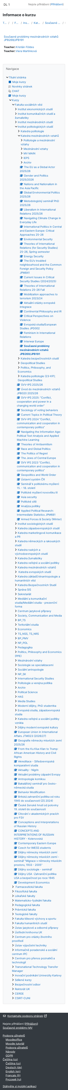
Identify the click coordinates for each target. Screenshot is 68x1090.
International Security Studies (36, 678)
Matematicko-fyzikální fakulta (33, 900)
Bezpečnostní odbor (27, 984)
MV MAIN (29, 153)
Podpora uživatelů (14, 1035)
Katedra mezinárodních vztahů (37, 23)
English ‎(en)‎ (13, 1071)
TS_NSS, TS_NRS (28, 633)
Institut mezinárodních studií (35, 122)
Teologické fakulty (26, 914)
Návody (10, 1051)
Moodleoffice (14, 1039)
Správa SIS (24, 589)
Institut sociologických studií (35, 523)
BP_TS (22, 620)
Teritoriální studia (28, 624)
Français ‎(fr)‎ (13, 1075)
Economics (25, 629)
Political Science (28, 692)
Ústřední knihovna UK (28, 932)
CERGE (19, 993)
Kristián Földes (25, 47)
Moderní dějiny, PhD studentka (37, 705)
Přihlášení (57, 4)
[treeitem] (34, 538)
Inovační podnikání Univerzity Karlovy (38, 975)
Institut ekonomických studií (35, 109)
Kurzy (15, 100)
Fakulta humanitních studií (31, 923)
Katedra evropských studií (34, 572)
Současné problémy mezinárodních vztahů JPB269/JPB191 (53, 23)
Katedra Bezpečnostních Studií (37, 585)
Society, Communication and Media (40, 615)
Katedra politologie (32, 131)
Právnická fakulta (25, 909)
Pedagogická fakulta (27, 905)
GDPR (9, 1055)
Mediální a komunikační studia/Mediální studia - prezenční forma (36, 602)
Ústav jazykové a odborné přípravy (36, 927)
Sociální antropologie (31, 669)
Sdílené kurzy (23, 980)
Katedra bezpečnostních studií (40, 358)
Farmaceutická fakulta (29, 887)
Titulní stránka (5, 23)
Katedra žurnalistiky (30, 558)
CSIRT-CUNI (22, 998)
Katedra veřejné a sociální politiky (38, 563)
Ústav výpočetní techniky (31, 945)
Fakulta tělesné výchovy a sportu (35, 918)
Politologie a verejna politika (35, 683)
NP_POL (23, 643)
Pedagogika (25, 647)
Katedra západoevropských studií (38, 528)
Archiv (27, 162)
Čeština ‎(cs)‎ (10, 1059)
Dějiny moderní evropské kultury (38, 727)
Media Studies (26, 701)
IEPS (26, 158)
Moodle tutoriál (15, 1043)
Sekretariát (24, 594)
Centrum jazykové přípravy (34, 611)
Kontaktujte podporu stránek (25, 1016)
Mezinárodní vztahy (36, 149)
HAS (20, 696)
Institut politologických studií (26, 23)
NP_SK (22, 674)
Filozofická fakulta (26, 891)
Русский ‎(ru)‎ (13, 1079)
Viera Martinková (26, 51)
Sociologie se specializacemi (35, 665)
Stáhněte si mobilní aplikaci (19, 1086)
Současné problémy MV (17, 1027)
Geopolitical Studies (33, 363)
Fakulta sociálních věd (17, 23)
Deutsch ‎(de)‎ (14, 1067)
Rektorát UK (22, 989)
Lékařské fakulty (25, 896)
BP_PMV (23, 638)
